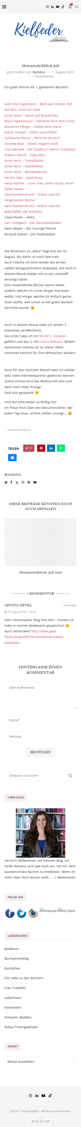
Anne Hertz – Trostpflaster (24, 160)
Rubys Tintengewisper (21, 1027)
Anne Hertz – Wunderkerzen (25, 172)
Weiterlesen (66, 877)
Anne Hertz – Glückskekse (23, 166)
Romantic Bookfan (18, 1017)
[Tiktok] (63, 6)
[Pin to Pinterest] (41, 448)
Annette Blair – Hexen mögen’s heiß (31, 144)
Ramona (39, 72)
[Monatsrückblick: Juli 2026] (40, 542)
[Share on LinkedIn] (51, 448)
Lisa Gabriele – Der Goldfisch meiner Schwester (40, 149)
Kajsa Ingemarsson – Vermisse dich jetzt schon (39, 121)
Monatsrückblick (19, 430)
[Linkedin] (52, 6)
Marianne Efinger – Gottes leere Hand (32, 126)
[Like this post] (30, 448)
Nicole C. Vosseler (52, 336)
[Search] (76, 6)
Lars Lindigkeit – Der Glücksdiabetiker (32, 223)
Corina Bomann (51, 341)
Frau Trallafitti (15, 988)
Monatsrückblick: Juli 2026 (40, 572)
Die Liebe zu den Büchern (23, 978)
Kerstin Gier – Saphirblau (23, 177)
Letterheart (12, 998)
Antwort (69, 605)
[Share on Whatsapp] (61, 448)
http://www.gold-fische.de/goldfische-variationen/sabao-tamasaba (34, 636)
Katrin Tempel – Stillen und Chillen (30, 132)
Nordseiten (12, 1007)
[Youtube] (57, 6)
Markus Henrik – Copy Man (24, 155)
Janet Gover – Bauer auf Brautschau (31, 115)
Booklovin (11, 949)
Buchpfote (12, 968)
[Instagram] (47, 6)
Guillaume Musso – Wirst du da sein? (32, 138)
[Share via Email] (12, 457)
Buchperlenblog (16, 958)
